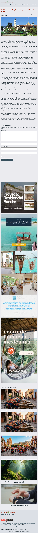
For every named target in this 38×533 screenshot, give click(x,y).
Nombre (2, 142)
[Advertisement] (19, 172)
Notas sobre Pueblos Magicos (22, 14)
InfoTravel (9, 523)
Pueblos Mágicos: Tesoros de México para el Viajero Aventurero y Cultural (19, 410)
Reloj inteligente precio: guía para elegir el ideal (19, 505)
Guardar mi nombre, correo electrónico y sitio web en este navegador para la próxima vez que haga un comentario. (19, 156)
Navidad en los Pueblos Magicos (8, 14)
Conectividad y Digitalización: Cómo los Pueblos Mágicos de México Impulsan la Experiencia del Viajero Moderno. (19, 434)
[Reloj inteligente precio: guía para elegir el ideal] (19, 494)
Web (1, 151)
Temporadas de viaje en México (21, 38)
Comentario (3, 130)
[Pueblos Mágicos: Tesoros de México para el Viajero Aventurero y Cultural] (19, 399)
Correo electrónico (5, 146)
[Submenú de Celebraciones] (36, 4)
